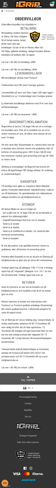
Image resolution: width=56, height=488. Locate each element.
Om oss (28, 417)
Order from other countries (28, 442)
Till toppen (28, 380)
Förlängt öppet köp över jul (30, 275)
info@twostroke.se (32, 197)
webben (17, 54)
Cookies (28, 403)
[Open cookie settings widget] (4, 483)
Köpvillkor (28, 410)
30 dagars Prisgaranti (28, 436)
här (41, 47)
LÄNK (32, 62)
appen (32, 54)
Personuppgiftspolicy (28, 397)
